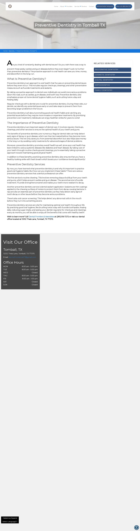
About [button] (62, 6)
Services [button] (76, 6)
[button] (112, 70)
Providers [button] (69, 6)
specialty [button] (12, 51)
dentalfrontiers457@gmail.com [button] (22, 257)
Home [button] (56, 6)
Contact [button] (91, 6)
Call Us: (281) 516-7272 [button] (123, 6)
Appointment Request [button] (105, 6)
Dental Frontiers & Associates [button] (41, 217)
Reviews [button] (84, 6)
